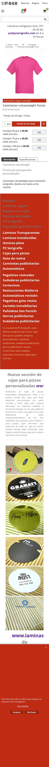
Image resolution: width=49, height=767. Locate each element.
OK (39, 132)
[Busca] (45, 19)
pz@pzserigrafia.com (21, 33)
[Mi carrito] (45, 11)
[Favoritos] (43, 123)
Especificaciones (27, 159)
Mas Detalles (22, 706)
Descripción (9, 159)
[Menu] (2, 11)
